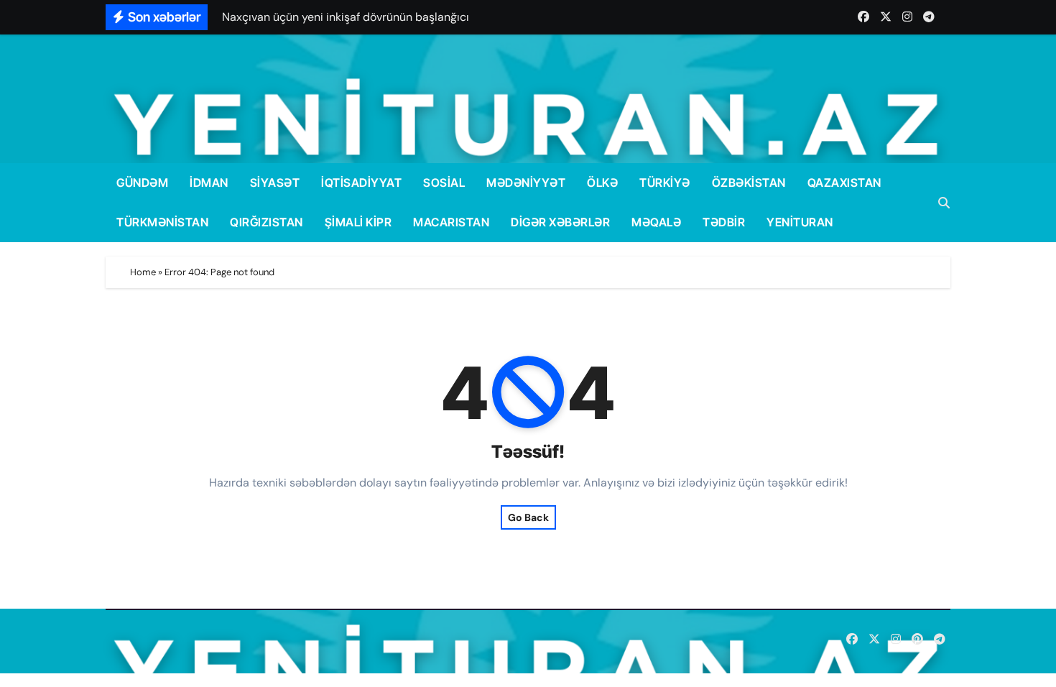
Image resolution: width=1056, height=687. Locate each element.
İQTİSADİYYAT (361, 182)
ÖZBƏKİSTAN (749, 182)
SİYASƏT (275, 182)
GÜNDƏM (142, 182)
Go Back (528, 517)
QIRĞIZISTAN (266, 222)
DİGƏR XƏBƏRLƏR (560, 222)
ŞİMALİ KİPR (358, 222)
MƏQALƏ (656, 222)
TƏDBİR (724, 222)
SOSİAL (444, 182)
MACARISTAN (451, 222)
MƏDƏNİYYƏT (525, 182)
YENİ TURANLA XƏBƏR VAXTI (303, 641)
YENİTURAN (799, 222)
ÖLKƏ (602, 182)
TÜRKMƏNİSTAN (162, 222)
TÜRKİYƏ (664, 182)
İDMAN (209, 182)
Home (143, 272)
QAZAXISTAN (844, 182)
